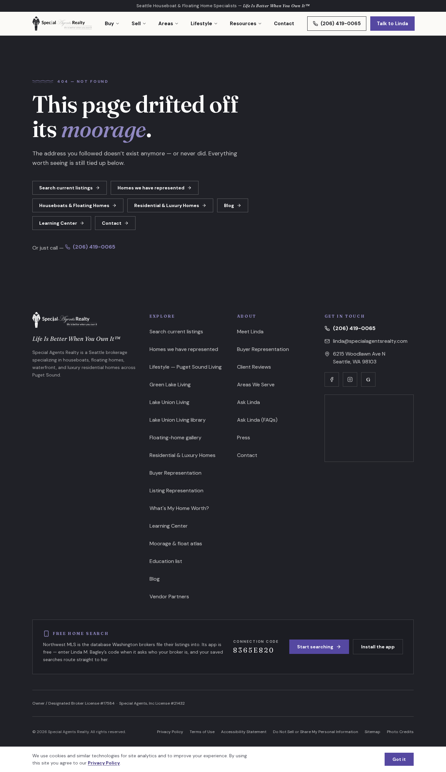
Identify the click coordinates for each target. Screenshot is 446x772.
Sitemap (372, 731)
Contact (284, 23)
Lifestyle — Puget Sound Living (186, 366)
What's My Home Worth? (179, 508)
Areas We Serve (256, 384)
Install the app (378, 647)
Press (243, 437)
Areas (165, 23)
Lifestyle (201, 23)
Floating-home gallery (175, 437)
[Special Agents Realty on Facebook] (332, 379)
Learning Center (58, 223)
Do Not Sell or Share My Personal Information (315, 731)
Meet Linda (250, 331)
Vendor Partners (169, 596)
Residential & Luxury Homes (166, 205)
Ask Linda (248, 402)
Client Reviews (254, 366)
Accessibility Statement (243, 731)
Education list (166, 561)
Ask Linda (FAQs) (257, 419)
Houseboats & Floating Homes (74, 205)
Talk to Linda (392, 23)
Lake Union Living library (178, 419)
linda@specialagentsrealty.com (370, 341)
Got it (399, 759)
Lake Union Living (169, 402)
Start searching (315, 647)
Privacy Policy (170, 731)
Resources (243, 23)
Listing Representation (176, 490)
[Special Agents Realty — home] (62, 23)
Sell (136, 23)
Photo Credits (400, 731)
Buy (109, 23)
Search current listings (66, 188)
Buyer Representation (175, 472)
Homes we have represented (151, 188)
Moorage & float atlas (176, 543)
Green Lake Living (170, 384)
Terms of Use (202, 731)
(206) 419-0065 (341, 23)
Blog (229, 205)
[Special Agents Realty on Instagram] (350, 379)
